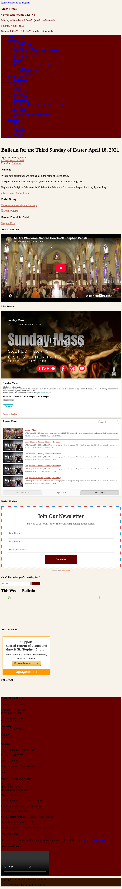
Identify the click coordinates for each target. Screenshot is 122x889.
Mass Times (20, 88)
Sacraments (13, 119)
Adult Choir (26, 68)
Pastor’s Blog (20, 90)
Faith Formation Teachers (27, 53)
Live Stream (20, 108)
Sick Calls (19, 133)
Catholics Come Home (93, 840)
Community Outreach (25, 48)
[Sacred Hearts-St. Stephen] (15, 2)
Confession (19, 130)
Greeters (18, 59)
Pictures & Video (22, 102)
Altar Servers (20, 42)
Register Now (8, 223)
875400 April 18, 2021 (12, 160)
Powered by (10, 414)
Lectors (17, 62)
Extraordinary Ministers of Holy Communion (36, 50)
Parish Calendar (22, 96)
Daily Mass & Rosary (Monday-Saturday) (43, 442)
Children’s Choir (28, 70)
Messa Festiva (15, 136)
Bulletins (18, 93)
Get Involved (20, 79)
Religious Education (18, 110)
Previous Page (22, 492)
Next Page (100, 492)
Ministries (12, 39)
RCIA (17, 116)
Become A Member (17, 76)
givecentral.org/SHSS (45, 393)
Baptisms (18, 125)
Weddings (19, 122)
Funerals (18, 128)
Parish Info (13, 82)
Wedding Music (28, 73)
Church (5, 885)
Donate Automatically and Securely (19, 205)
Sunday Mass (31, 430)
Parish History (21, 99)
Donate (8, 406)
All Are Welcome (16, 36)
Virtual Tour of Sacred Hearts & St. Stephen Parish (39, 105)
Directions (19, 85)
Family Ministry (22, 56)
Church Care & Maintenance (28, 45)
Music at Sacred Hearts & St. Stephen (33, 65)
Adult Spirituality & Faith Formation (32, 113)
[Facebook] (4, 689)
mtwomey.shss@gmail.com (15, 193)
